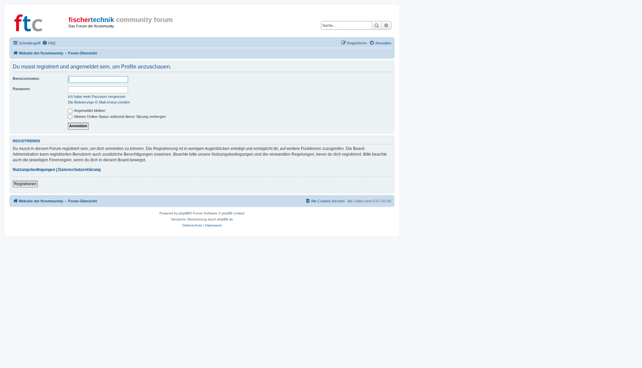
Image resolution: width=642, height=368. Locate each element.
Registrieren (25, 184)
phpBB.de (225, 219)
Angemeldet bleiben (89, 111)
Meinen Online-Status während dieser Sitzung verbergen (119, 117)
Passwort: (21, 89)
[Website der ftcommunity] (40, 21)
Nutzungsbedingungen (34, 169)
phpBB (184, 213)
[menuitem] (49, 43)
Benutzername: (26, 78)
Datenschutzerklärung (79, 169)
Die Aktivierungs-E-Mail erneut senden (99, 102)
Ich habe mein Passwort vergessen (96, 97)
